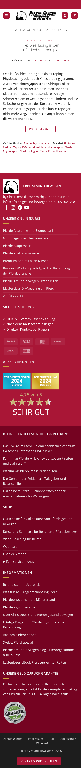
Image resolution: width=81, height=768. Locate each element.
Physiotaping (10, 151)
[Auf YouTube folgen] (26, 207)
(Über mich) (35, 197)
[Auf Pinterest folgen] (20, 207)
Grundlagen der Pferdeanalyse (25, 238)
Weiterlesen (40, 129)
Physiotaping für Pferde (33, 151)
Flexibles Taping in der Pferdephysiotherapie (40, 47)
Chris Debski (62, 60)
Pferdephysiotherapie (40, 40)
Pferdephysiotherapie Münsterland (29, 599)
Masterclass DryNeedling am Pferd (28, 288)
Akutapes (69, 143)
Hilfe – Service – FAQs (18, 562)
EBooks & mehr (14, 554)
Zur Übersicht (13, 296)
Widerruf (42, 743)
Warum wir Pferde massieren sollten (30, 471)
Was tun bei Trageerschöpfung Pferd (30, 592)
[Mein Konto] (65, 15)
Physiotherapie (57, 151)
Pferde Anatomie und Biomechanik (28, 230)
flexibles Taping (12, 147)
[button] (6, 15)
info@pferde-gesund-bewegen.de (27, 202)
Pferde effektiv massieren (22, 253)
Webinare (10, 546)
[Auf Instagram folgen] (13, 207)
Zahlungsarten (13, 739)
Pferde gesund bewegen (35, 751)
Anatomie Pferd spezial (20, 635)
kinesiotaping (55, 147)
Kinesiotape (39, 147)
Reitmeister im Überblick (21, 584)
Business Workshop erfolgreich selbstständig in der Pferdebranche (38, 271)
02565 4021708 (64, 202)
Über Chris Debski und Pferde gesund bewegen (38, 615)
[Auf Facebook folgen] (6, 207)
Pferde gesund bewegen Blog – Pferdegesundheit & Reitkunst (39, 652)
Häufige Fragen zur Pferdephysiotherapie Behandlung (33, 625)
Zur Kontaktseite (57, 197)
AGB (51, 739)
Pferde (68, 147)
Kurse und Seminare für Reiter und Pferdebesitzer (40, 531)
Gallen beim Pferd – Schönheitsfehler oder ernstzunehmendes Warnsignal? (34, 493)
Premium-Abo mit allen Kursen (26, 261)
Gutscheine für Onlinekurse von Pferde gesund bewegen (37, 521)
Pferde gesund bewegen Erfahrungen (30, 281)
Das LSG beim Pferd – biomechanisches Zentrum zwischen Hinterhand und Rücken (39, 448)
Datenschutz (68, 739)
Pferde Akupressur (17, 246)
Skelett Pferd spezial (18, 642)
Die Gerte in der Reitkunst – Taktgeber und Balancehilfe (34, 481)
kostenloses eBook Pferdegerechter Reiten (34, 662)
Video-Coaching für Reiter (22, 539)
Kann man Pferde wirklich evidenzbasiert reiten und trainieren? (38, 461)
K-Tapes (26, 147)
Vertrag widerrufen (39, 761)
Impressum (35, 739)
